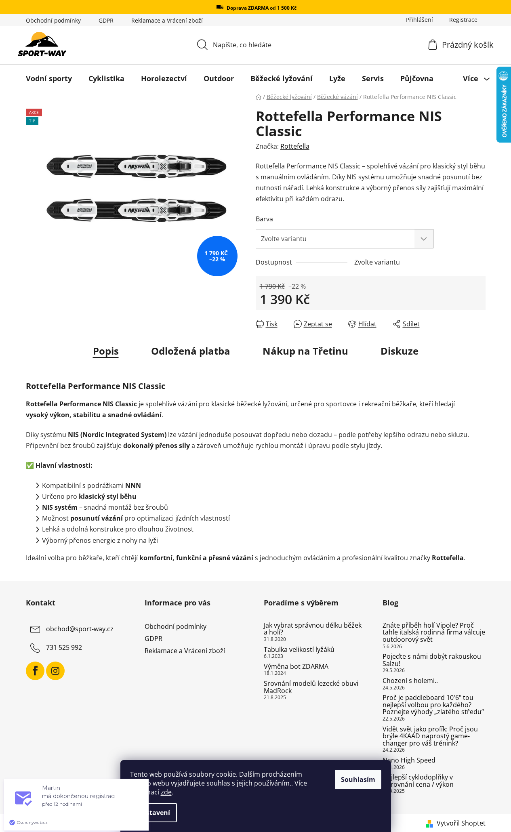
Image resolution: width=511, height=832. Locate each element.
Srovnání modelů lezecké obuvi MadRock (311, 687)
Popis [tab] (106, 350)
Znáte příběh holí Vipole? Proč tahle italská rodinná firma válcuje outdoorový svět (434, 632)
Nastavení (153, 812)
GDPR (106, 20)
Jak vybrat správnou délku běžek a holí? (313, 629)
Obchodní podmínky (53, 20)
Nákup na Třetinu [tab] (305, 350)
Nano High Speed (409, 760)
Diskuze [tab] (399, 350)
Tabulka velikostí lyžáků (299, 649)
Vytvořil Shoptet (461, 823)
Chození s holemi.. (410, 681)
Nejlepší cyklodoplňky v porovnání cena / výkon (418, 781)
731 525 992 (64, 647)
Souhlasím (358, 779)
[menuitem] (49, 78)
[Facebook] (35, 671)
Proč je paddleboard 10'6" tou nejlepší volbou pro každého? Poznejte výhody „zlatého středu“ (433, 705)
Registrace (463, 19)
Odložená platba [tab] (190, 350)
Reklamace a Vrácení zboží (167, 20)
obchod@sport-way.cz (80, 628)
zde (166, 792)
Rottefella (294, 146)
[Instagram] (55, 671)
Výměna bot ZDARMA (296, 666)
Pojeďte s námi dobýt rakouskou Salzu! (432, 660)
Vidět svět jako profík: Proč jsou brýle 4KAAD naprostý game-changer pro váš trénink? (430, 736)
